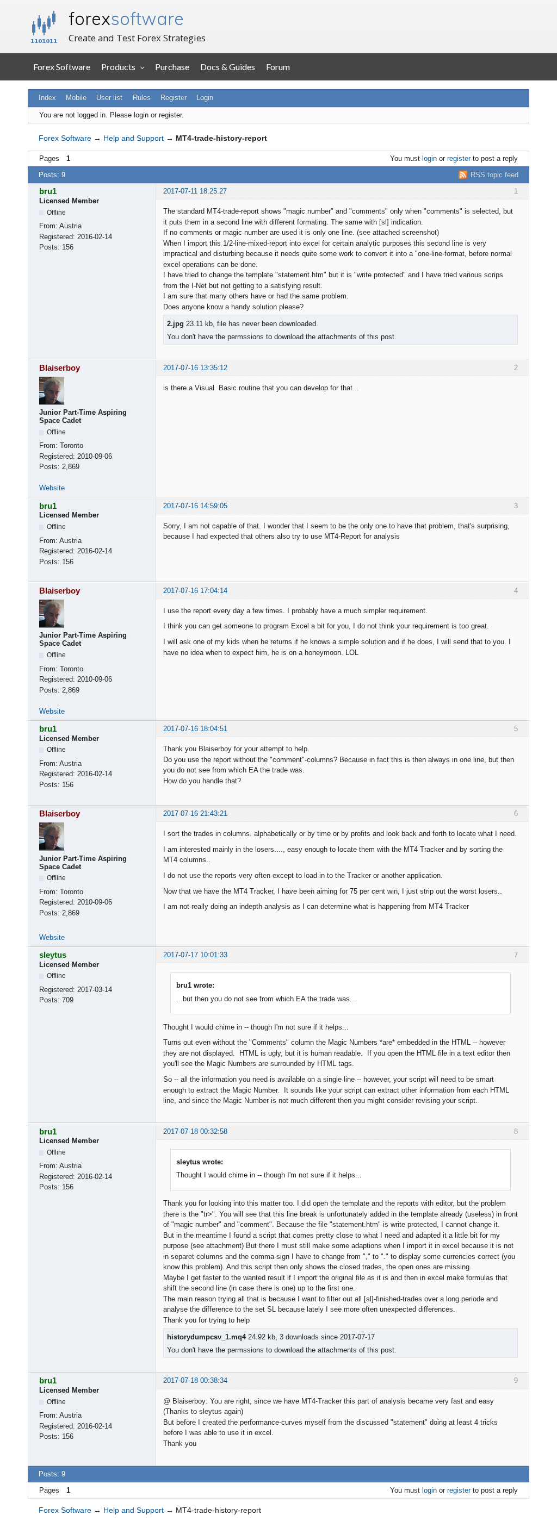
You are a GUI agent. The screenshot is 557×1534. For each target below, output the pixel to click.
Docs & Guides (227, 66)
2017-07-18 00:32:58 (195, 1131)
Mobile (76, 97)
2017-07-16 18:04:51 (195, 729)
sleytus (52, 954)
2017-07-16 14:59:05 (195, 506)
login (429, 158)
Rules (142, 97)
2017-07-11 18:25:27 (195, 191)
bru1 (48, 191)
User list (109, 97)
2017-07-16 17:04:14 (195, 591)
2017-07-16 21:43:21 (195, 813)
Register (173, 97)
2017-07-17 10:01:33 (195, 955)
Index (47, 97)
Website (52, 488)
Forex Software (61, 66)
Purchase (172, 66)
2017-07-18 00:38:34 (195, 1380)
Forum (278, 66)
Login (204, 97)
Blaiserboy (59, 367)
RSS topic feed (494, 175)
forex (126, 18)
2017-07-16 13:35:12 (195, 368)
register (459, 158)
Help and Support (133, 138)
